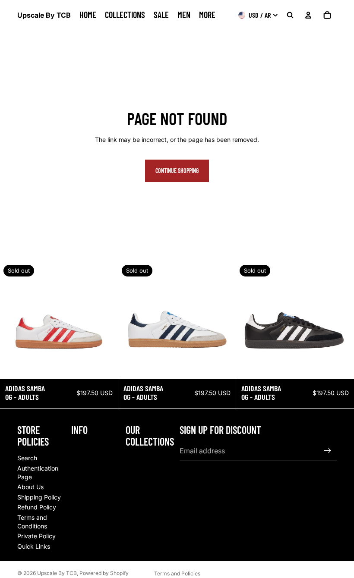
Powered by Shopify (104, 573)
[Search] (290, 15)
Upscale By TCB (57, 573)
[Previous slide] (13, 320)
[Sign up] (328, 451)
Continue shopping (177, 170)
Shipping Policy (39, 496)
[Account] (308, 15)
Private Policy (36, 536)
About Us (30, 486)
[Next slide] (105, 320)
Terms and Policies (177, 573)
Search (27, 458)
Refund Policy (36, 507)
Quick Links (33, 546)
